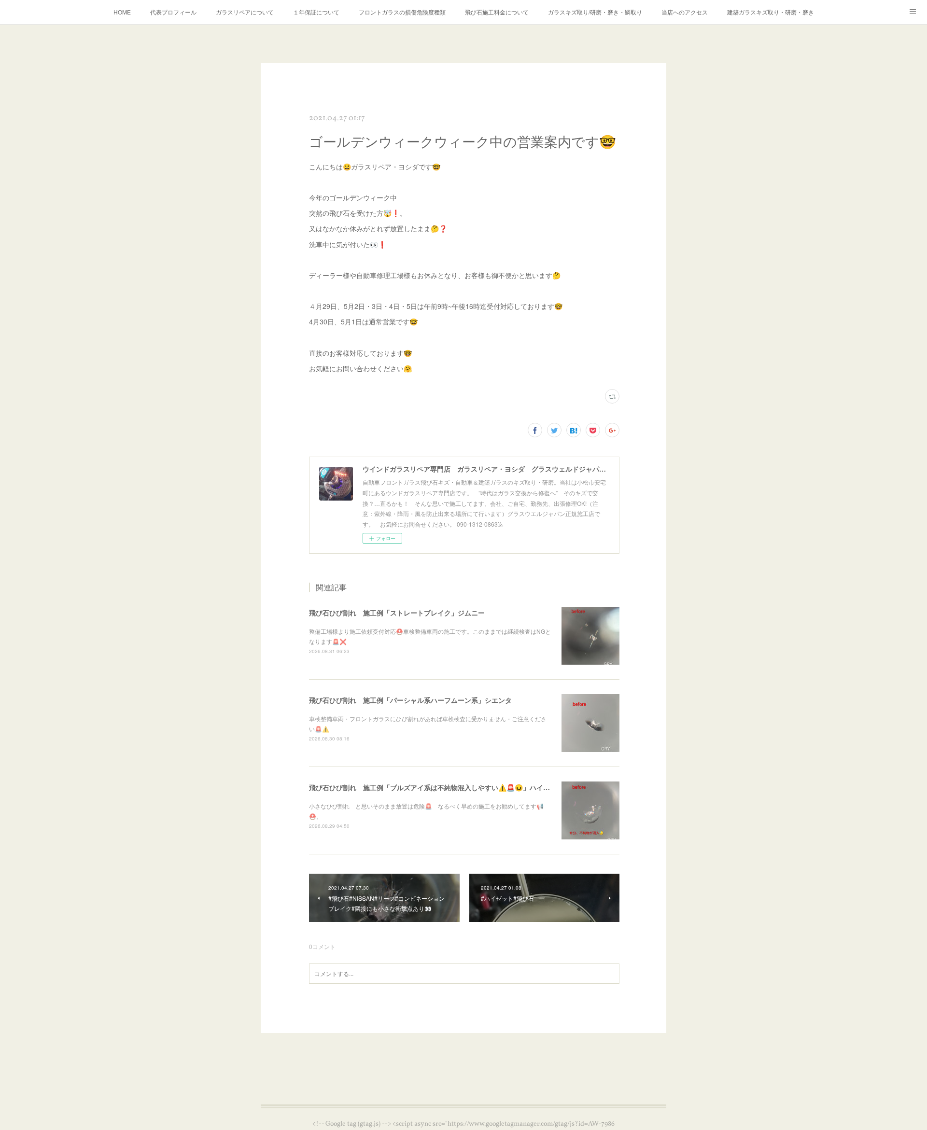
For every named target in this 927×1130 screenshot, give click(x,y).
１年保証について (316, 12)
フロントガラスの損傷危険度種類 (402, 12)
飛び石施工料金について (497, 12)
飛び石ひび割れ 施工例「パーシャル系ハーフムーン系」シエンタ (410, 700)
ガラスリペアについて (245, 12)
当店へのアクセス (684, 12)
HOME (122, 12)
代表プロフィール (173, 12)
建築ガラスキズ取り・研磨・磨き (770, 12)
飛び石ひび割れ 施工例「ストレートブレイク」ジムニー (397, 612)
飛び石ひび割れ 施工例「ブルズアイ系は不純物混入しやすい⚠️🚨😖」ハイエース (436, 787)
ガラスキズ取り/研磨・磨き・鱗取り (595, 12)
